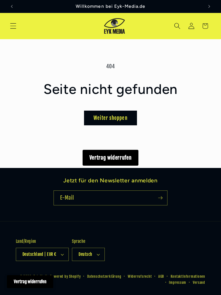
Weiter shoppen (110, 118)
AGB (161, 276)
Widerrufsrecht (140, 276)
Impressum (177, 282)
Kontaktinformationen (188, 276)
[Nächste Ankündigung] (209, 6)
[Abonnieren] (160, 197)
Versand (199, 282)
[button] (13, 26)
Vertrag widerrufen (110, 157)
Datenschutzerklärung (104, 276)
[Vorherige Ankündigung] (11, 6)
